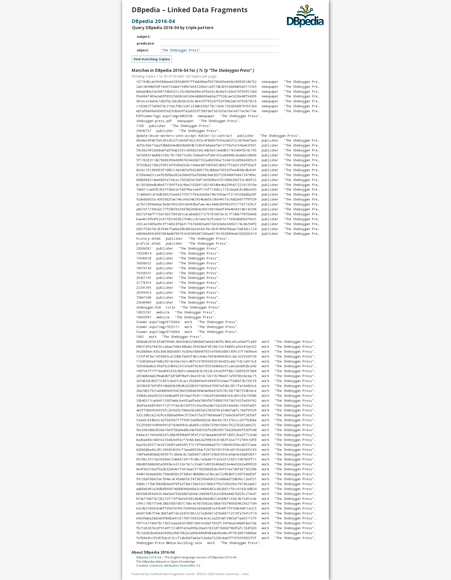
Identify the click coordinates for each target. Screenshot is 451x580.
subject (143, 36)
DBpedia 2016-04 (153, 20)
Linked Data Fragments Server (173, 574)
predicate (145, 43)
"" (303, 81)
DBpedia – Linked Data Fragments (190, 9)
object (142, 50)
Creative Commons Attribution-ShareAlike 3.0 (168, 565)
